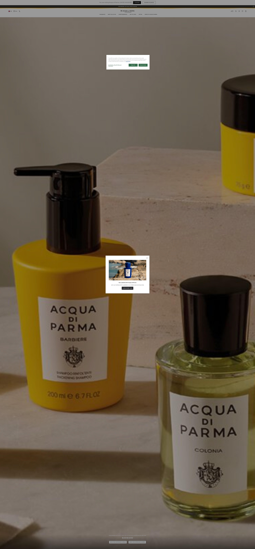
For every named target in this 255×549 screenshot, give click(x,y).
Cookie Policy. (128, 61)
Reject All (133, 65)
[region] (128, 62)
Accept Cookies (143, 65)
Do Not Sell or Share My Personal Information (114, 66)
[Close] (147, 258)
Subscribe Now (127, 288)
